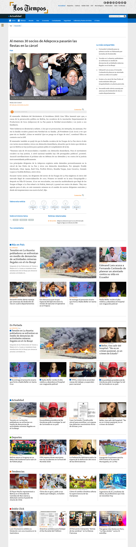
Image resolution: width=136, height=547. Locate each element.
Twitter (108, 2)
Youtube (116, 2)
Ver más (10, 248)
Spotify (125, 2)
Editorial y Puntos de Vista (82, 21)
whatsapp (110, 2)
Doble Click (85, 6)
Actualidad (61, 6)
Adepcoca (23, 220)
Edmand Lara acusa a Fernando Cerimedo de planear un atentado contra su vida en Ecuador (111, 72)
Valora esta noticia (17, 201)
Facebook (105, 2)
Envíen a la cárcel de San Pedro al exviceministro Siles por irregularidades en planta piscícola (111, 81)
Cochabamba (56, 21)
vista (9, 328)
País (37, 21)
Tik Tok (119, 2)
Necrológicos (99, 6)
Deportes (70, 6)
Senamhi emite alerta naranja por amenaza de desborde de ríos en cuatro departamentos (111, 90)
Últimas (23, 21)
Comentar (77, 109)
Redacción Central (16, 103)
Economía (45, 21)
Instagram (113, 2)
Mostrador (109, 6)
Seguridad (67, 21)
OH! (92, 6)
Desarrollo (17, 26)
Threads (122, 2)
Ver (11, 26)
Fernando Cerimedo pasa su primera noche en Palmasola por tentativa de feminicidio (110, 51)
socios (16, 220)
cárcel (31, 220)
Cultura (77, 6)
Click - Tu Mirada (119, 6)
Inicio (14, 21)
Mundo (31, 21)
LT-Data (97, 21)
